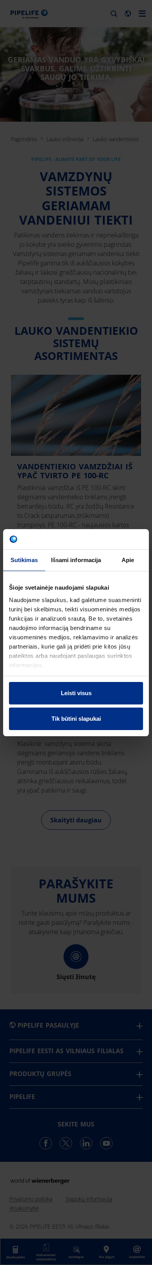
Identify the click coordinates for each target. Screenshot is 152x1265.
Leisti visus (76, 693)
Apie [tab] (128, 560)
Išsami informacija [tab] (76, 560)
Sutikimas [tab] (24, 560)
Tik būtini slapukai (76, 718)
